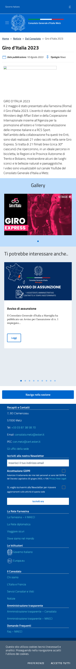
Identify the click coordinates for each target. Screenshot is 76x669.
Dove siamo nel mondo (20, 538)
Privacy (52, 478)
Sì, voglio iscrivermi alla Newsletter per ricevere (31, 487)
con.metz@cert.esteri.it (26, 441)
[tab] (38, 241)
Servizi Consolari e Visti (20, 591)
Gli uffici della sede (18, 449)
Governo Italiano (12, 6)
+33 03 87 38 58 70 (23, 427)
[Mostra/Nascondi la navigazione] (7, 23)
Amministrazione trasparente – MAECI (29, 618)
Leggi (16, 338)
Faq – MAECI (14, 631)
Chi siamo (12, 577)
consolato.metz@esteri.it (29, 434)
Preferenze (36, 663)
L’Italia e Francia (16, 584)
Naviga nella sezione (38, 394)
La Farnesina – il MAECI (21, 517)
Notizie (17, 39)
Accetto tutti (60, 663)
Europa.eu (18, 560)
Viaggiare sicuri (15, 531)
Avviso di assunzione (21, 308)
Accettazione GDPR (18, 471)
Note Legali (61, 478)
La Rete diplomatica (18, 524)
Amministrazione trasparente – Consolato (31, 611)
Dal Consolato (33, 39)
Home (5, 39)
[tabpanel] (38, 216)
